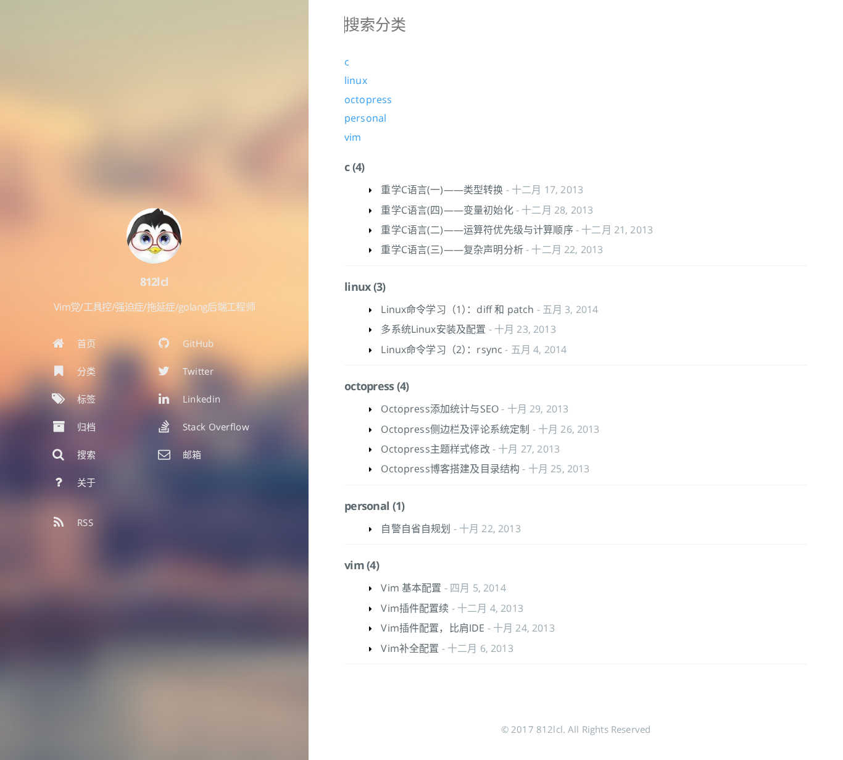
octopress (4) (376, 385)
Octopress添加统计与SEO (440, 408)
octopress (368, 99)
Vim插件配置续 (415, 608)
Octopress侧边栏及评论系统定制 (455, 429)
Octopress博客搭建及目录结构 (450, 468)
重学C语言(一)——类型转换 (442, 189)
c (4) (354, 166)
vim (352, 137)
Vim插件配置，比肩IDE (432, 628)
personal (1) (374, 505)
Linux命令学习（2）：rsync (441, 349)
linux (355, 80)
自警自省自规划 (416, 528)
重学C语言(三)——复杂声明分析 (452, 249)
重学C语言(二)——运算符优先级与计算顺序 (477, 229)
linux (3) (365, 286)
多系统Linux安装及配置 (433, 329)
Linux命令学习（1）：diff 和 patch (457, 309)
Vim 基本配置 (411, 588)
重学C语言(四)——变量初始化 (447, 210)
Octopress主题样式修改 (435, 449)
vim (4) (361, 564)
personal (365, 118)
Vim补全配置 (410, 648)
